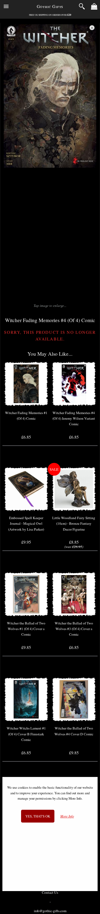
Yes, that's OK (37, 816)
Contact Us (50, 892)
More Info (67, 816)
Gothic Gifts (50, 6)
